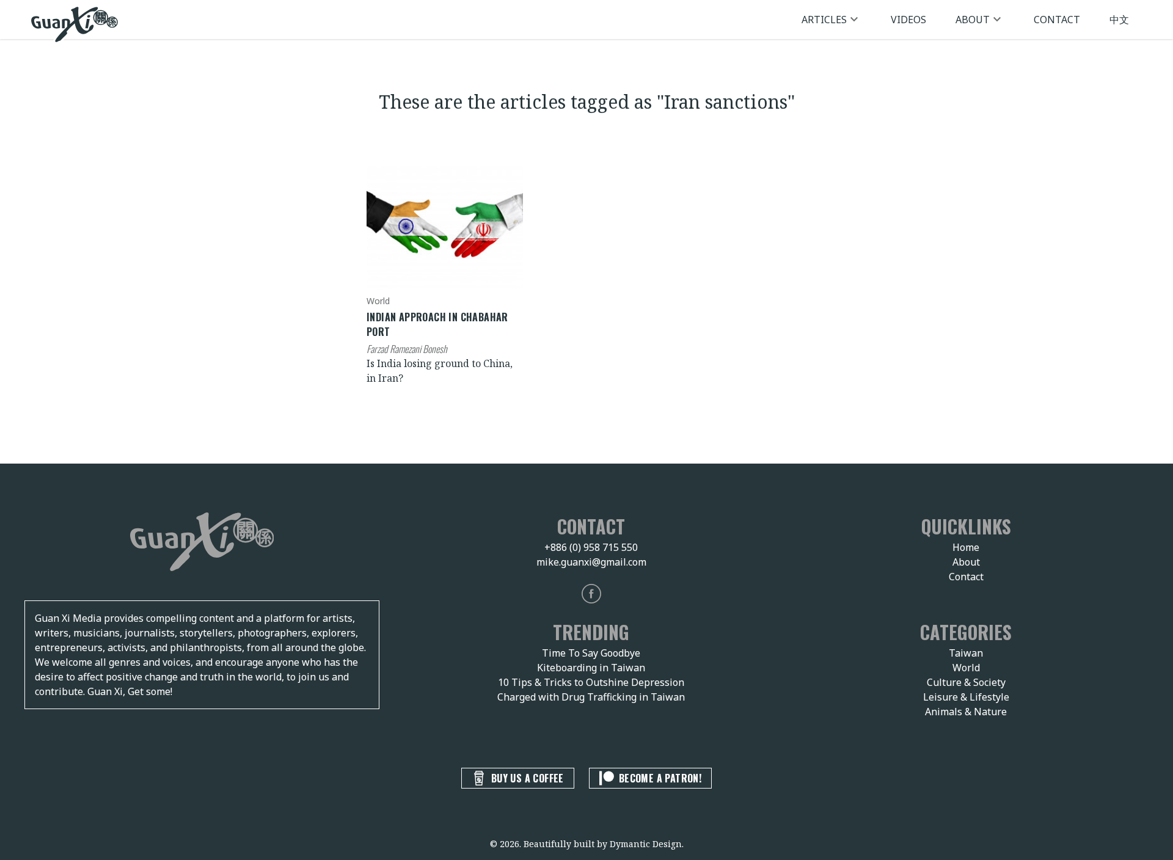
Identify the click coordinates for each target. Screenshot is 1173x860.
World (966, 667)
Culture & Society (966, 682)
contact (1057, 19)
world (378, 301)
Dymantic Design (646, 844)
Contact (966, 576)
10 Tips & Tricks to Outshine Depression (591, 682)
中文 (1119, 19)
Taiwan (966, 653)
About (966, 562)
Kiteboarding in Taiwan (591, 667)
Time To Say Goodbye (591, 653)
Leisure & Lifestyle (966, 697)
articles (824, 19)
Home (965, 547)
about (973, 19)
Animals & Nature (966, 711)
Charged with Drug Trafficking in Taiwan (591, 697)
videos (908, 19)
